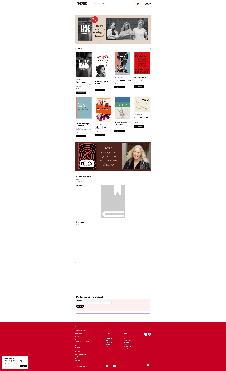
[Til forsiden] (82, 4)
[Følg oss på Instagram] (149, 334)
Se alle (149, 48)
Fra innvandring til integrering (83, 124)
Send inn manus (127, 340)
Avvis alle (16, 366)
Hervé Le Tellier (98, 124)
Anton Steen (78, 121)
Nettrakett (85, 366)
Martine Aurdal (79, 79)
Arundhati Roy (98, 79)
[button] (78, 181)
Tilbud (106, 346)
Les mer (16, 363)
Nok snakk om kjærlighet (100, 128)
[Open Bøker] (93, 7)
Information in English (129, 346)
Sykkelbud (80, 222)
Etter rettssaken (82, 82)
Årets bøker (108, 336)
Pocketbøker (108, 340)
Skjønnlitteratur (108, 342)
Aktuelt (125, 338)
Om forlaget (126, 342)
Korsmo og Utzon (141, 117)
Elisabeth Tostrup (138, 114)
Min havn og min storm (101, 82)
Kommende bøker (109, 338)
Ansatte (125, 344)
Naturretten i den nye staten (121, 123)
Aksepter (23, 366)
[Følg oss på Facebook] (145, 334)
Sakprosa (107, 344)
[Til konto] (147, 3)
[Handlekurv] (150, 3)
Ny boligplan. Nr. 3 (141, 77)
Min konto (147, 4)
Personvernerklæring (79, 363)
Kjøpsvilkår (126, 348)
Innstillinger (8, 366)
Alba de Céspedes (118, 77)
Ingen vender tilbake (122, 80)
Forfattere (126, 336)
